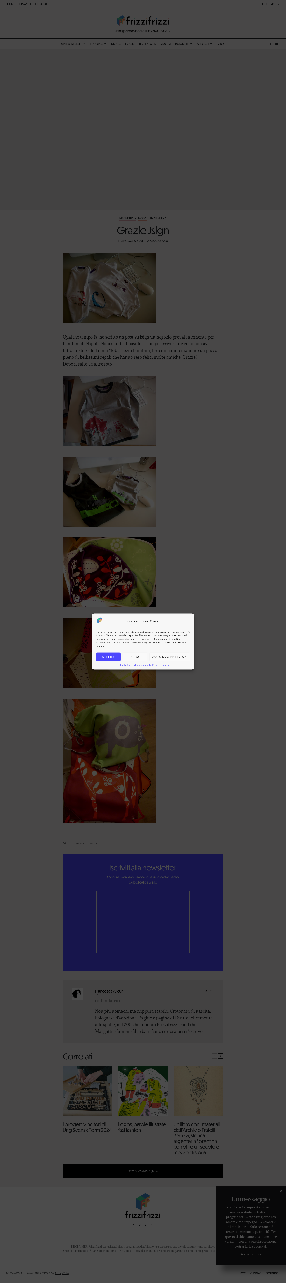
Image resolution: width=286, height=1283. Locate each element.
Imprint (166, 664)
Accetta (108, 657)
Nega (135, 657)
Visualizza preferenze (170, 657)
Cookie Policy (123, 664)
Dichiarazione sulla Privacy (146, 664)
